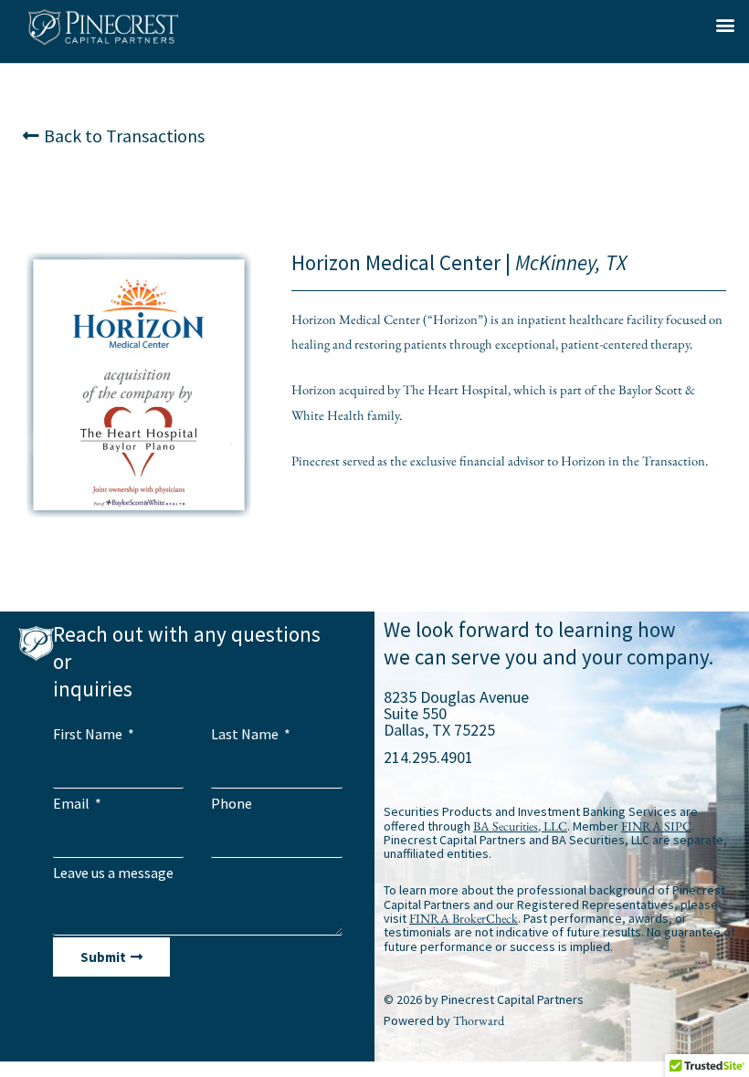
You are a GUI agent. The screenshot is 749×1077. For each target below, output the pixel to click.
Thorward (478, 1020)
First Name (89, 734)
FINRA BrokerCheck (463, 918)
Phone (231, 803)
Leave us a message (113, 872)
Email (72, 803)
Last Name (246, 734)
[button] (725, 24)
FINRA (641, 826)
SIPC (677, 826)
